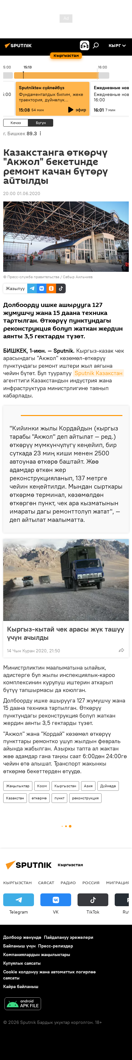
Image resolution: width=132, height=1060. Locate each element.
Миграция (118, 882)
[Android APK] (23, 1004)
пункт (59, 798)
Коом (42, 785)
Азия (88, 785)
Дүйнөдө (108, 785)
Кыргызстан (65, 785)
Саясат (46, 882)
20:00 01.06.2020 (21, 193)
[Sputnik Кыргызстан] (19, 48)
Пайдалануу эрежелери (68, 937)
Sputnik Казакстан (98, 373)
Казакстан (15, 798)
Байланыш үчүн (19, 946)
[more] (121, 650)
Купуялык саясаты (22, 963)
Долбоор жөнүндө (22, 937)
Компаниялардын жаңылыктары (36, 954)
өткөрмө (39, 798)
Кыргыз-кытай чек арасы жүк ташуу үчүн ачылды (65, 633)
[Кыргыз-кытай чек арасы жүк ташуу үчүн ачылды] (66, 580)
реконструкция (85, 798)
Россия (91, 882)
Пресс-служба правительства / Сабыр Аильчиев (50, 276)
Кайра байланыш (20, 986)
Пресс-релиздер (55, 946)
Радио (68, 882)
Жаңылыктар (17, 785)
